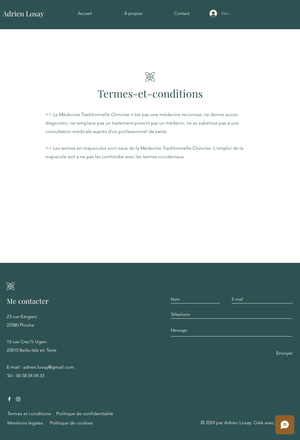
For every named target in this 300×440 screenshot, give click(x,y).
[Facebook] (9, 399)
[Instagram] (18, 399)
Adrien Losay (23, 13)
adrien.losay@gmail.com (48, 367)
